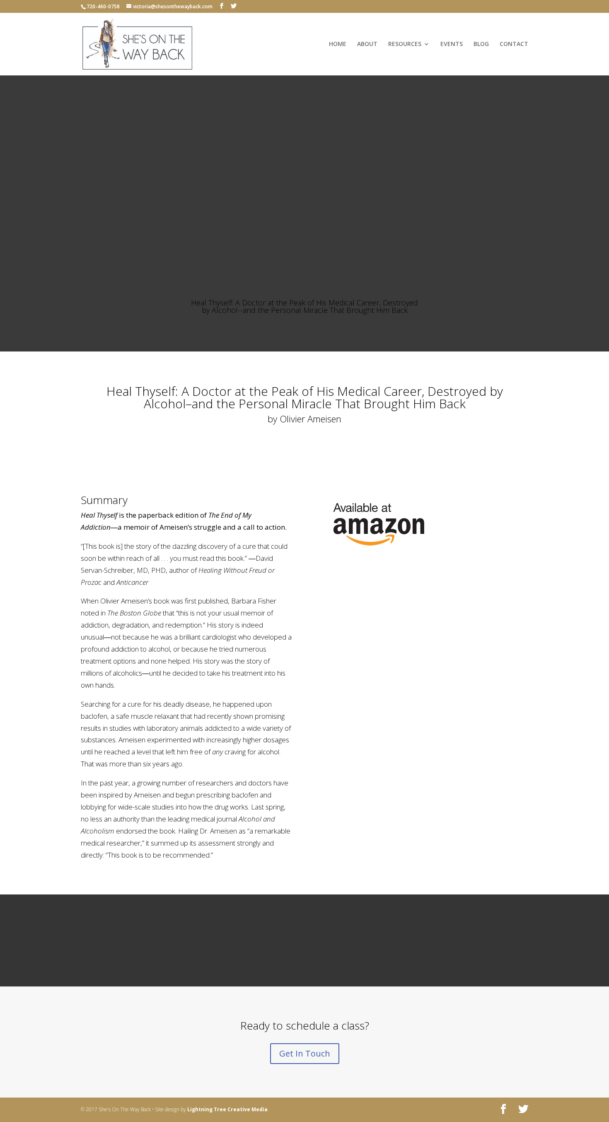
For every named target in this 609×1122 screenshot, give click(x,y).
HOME (337, 44)
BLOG (481, 44)
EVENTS (451, 44)
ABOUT (367, 44)
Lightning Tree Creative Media (227, 1109)
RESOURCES (404, 44)
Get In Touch (304, 1053)
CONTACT (514, 44)
